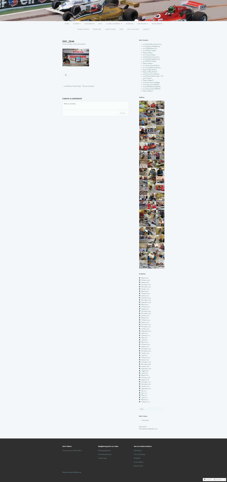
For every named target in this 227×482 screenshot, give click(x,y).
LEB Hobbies (138, 451)
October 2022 (145, 329)
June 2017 (144, 393)
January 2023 (145, 322)
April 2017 (144, 397)
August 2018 (144, 371)
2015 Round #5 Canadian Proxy (151, 46)
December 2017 (146, 382)
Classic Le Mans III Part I (150, 70)
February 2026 (145, 280)
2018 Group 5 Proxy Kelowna (151, 74)
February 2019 (145, 358)
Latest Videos (110, 29)
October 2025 (145, 289)
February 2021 (145, 335)
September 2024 (146, 302)
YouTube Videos (77, 451)
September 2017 (146, 389)
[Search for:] (152, 409)
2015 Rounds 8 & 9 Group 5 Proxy (152, 44)
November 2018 (146, 364)
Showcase (97, 29)
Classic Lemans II (147, 63)
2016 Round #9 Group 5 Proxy (151, 57)
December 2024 (146, 298)
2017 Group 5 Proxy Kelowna (151, 65)
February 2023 (145, 320)
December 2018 (146, 362)
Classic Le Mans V (148, 91)
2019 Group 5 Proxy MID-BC (151, 85)
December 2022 (146, 324)
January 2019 (145, 360)
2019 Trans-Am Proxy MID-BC (151, 89)
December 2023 (146, 311)
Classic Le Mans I (148, 53)
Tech (121, 29)
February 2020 (145, 344)
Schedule (129, 24)
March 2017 (144, 400)
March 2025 (144, 291)
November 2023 (146, 313)
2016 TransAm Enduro (149, 55)
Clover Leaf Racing (139, 454)
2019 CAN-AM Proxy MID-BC (152, 87)
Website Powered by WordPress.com (71, 472)
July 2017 (144, 391)
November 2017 (146, 384)
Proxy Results (157, 24)
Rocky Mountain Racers (105, 454)
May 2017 (144, 395)
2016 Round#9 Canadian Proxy (151, 59)
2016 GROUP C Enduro (149, 61)
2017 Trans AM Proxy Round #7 (152, 68)
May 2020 (144, 338)
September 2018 (146, 369)
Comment (122, 113)
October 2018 (145, 366)
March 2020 (144, 342)
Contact (146, 29)
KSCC (100, 24)
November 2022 (146, 327)
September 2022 (146, 331)
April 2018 (144, 373)
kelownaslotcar (81, 44)
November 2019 (146, 351)
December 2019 (146, 349)
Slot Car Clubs (133, 29)
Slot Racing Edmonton (104, 451)
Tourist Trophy (83, 29)
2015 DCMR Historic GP (150, 48)
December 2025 (146, 285)
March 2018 (144, 375)
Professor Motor (138, 462)
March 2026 (144, 278)
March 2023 (144, 318)
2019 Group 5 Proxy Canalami (151, 82)
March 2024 (144, 304)
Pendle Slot (137, 458)
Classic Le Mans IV (148, 80)
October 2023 (145, 316)
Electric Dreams (138, 466)
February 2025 (145, 293)
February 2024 (145, 307)
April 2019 (144, 355)
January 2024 (145, 309)
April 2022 (144, 333)
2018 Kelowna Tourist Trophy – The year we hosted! (79, 86)
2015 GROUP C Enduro (149, 51)
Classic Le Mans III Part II (150, 72)
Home (67, 24)
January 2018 (145, 380)
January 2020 (145, 347)
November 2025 (146, 287)
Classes (76, 24)
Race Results (89, 24)
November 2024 (146, 300)
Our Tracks (141, 24)
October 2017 (145, 386)
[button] (143, 105)
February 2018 (145, 377)
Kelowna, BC (143, 427)
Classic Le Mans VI (113, 24)
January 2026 (145, 282)
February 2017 (145, 402)
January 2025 (145, 296)
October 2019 (145, 353)
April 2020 (144, 340)
